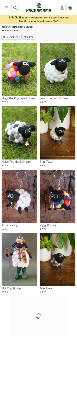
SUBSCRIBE (15, 17)
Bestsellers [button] (11, 37)
